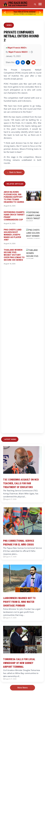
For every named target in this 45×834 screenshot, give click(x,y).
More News (22, 687)
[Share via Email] (33, 62)
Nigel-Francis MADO (18, 52)
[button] (5, 12)
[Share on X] (28, 62)
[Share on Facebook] (18, 62)
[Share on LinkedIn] (23, 62)
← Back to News (14, 172)
